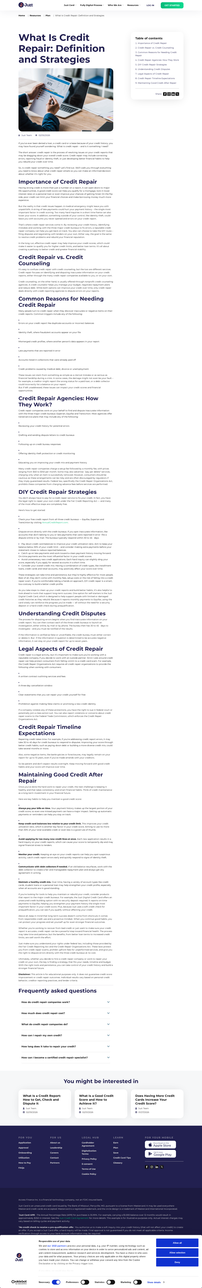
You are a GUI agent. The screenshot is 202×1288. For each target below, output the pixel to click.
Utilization (24, 1157)
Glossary (117, 1162)
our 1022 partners (57, 1246)
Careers (54, 1152)
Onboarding (25, 1152)
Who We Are (115, 5)
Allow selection (177, 1252)
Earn (115, 1142)
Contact (54, 1157)
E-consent (87, 1164)
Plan (115, 1147)
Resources (132, 5)
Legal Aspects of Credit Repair (153, 73)
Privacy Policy (89, 1159)
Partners (54, 1162)
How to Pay (24, 1162)
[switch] (85, 1282)
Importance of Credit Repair (152, 43)
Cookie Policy (89, 1174)
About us (55, 1142)
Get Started (172, 5)
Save (115, 1152)
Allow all (177, 1243)
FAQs (21, 1167)
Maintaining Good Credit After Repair (157, 83)
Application (24, 1142)
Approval (23, 1147)
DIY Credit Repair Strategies (152, 64)
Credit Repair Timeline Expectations (156, 78)
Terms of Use (89, 1169)
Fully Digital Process (91, 5)
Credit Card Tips (122, 1157)
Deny (177, 1262)
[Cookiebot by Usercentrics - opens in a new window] (19, 1282)
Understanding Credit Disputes (154, 69)
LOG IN (150, 5)
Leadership (56, 1147)
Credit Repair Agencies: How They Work (158, 60)
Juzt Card (69, 5)
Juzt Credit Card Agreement (74, 1218)
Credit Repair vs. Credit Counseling (156, 47)
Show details (154, 1282)
